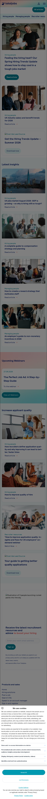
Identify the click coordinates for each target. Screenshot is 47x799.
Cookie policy (28, 795)
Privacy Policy (18, 795)
